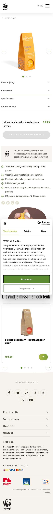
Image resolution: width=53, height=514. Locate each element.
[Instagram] (43, 392)
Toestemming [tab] (10, 231)
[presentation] (4, 51)
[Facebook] (9, 392)
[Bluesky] (17, 392)
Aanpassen (24, 288)
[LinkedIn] (22, 399)
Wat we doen (11, 419)
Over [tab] (43, 231)
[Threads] (35, 392)
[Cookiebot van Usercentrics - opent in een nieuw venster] (38, 223)
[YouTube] (30, 399)
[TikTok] (26, 392)
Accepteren (26, 279)
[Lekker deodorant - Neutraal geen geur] (26, 321)
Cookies (47, 493)
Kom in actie (11, 412)
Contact (8, 433)
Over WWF (9, 426)
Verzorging (9, 17)
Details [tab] (27, 231)
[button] (23, 76)
